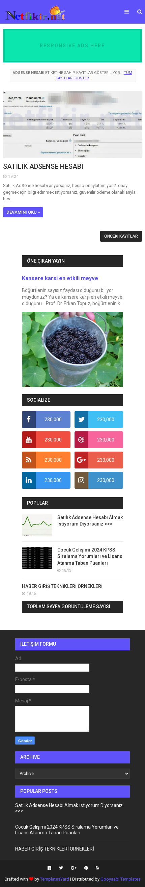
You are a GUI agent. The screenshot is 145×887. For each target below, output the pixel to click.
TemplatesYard (54, 879)
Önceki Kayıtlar (121, 236)
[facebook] (49, 868)
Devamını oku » (23, 212)
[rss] (96, 868)
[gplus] (73, 868)
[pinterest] (86, 868)
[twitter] (61, 868)
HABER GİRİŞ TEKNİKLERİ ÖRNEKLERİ (62, 586)
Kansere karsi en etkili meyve (60, 278)
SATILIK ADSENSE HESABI (43, 166)
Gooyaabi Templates (120, 879)
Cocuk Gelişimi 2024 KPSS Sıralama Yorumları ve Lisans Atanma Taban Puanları (89, 556)
